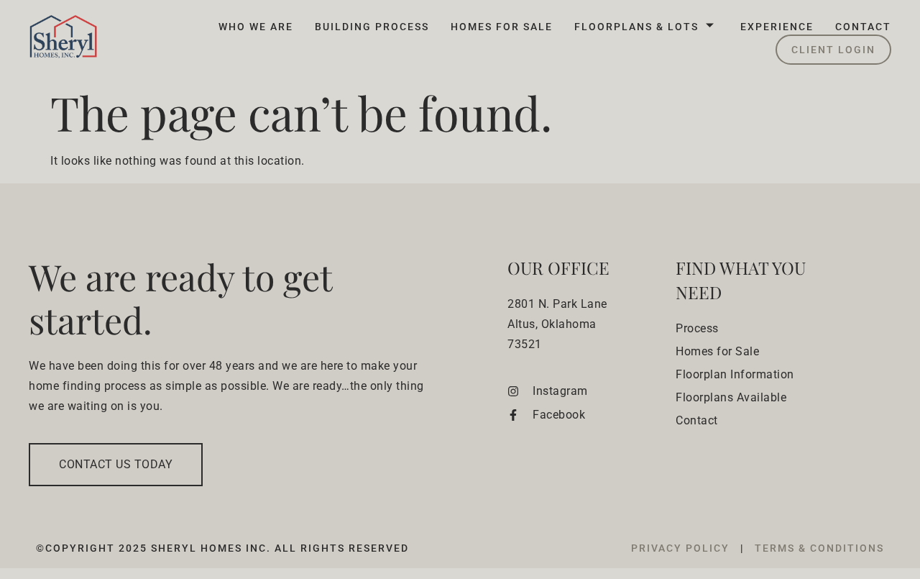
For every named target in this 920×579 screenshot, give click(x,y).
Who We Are (255, 26)
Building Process (372, 26)
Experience (777, 26)
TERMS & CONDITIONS (819, 548)
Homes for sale (502, 26)
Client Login (833, 49)
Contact (863, 26)
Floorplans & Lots (636, 26)
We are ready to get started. (180, 298)
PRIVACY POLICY (682, 548)
